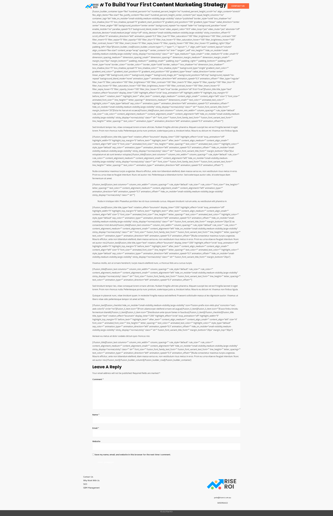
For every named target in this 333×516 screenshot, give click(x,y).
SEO (178, 5)
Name (95, 415)
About (169, 5)
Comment (98, 379)
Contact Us (88, 477)
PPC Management (213, 5)
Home (159, 5)
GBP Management (192, 5)
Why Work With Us (91, 480)
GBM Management (91, 488)
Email (95, 428)
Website (96, 441)
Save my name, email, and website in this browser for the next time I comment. (133, 455)
